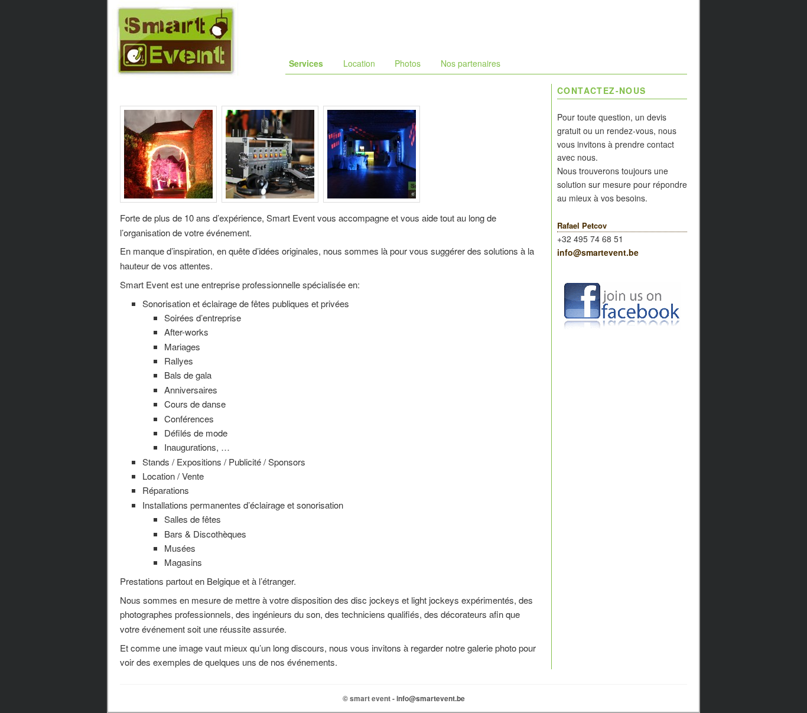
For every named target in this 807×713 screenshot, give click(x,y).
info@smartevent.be (598, 252)
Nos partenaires (470, 63)
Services (306, 63)
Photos (408, 63)
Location (359, 63)
